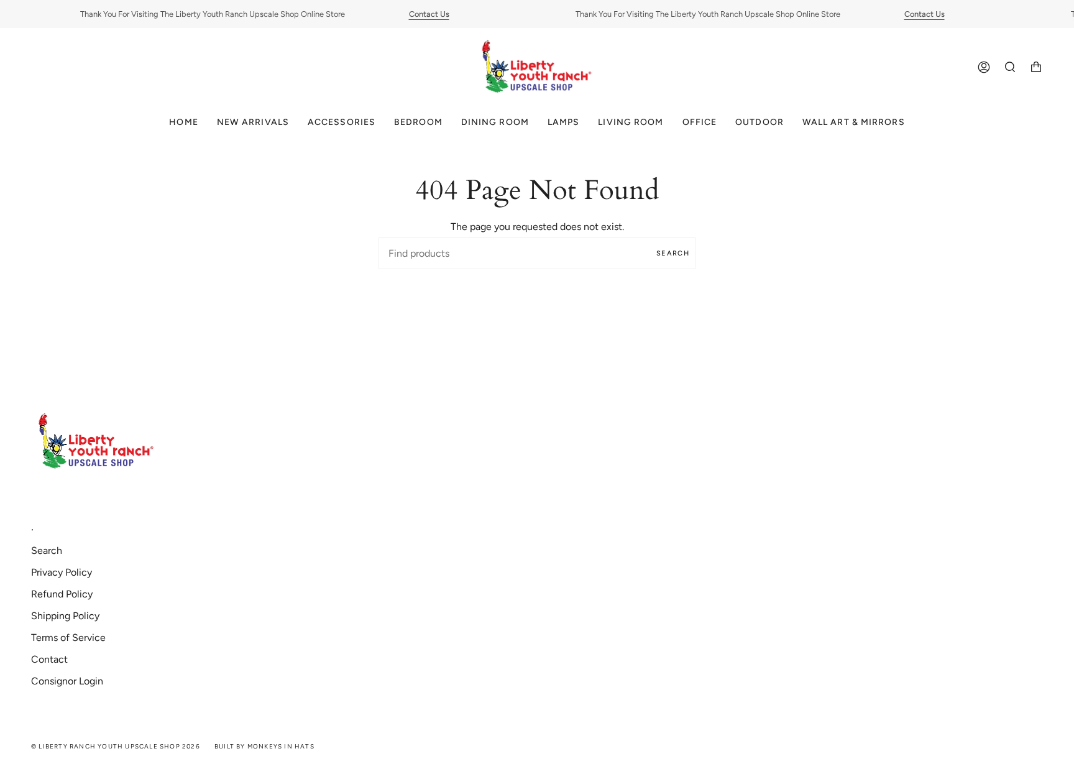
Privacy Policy (61, 572)
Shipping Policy (65, 616)
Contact (49, 659)
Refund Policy (62, 594)
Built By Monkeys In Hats (264, 746)
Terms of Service (68, 637)
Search (672, 253)
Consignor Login (67, 681)
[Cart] (1036, 67)
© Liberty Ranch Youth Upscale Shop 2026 (115, 746)
